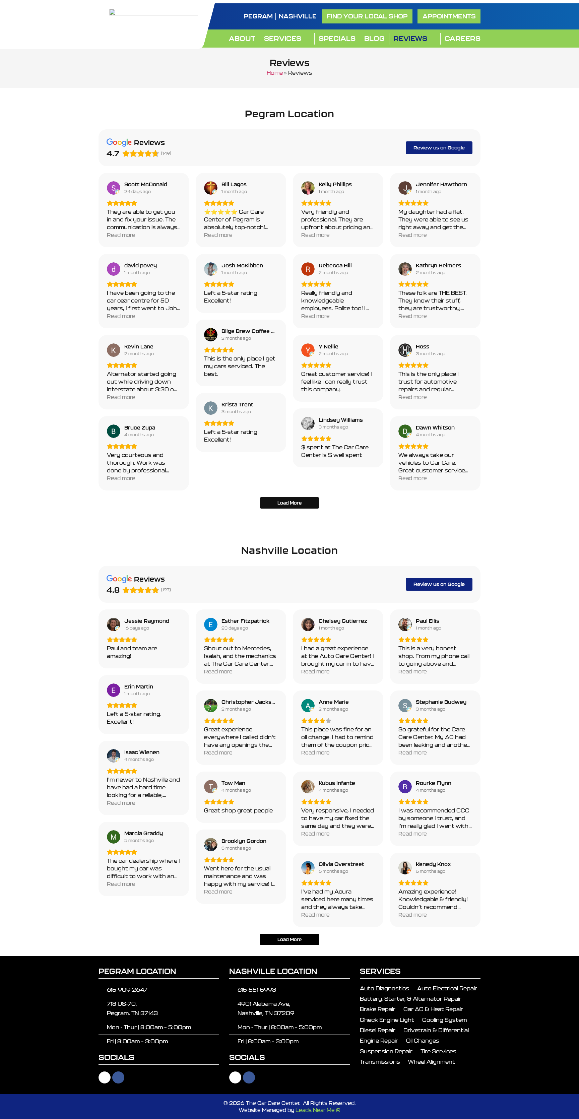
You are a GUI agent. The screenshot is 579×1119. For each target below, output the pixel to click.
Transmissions (380, 1062)
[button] (448, 16)
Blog (374, 38)
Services (282, 38)
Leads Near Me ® (318, 1110)
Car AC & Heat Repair (433, 1009)
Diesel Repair (377, 1030)
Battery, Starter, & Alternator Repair (410, 999)
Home (275, 73)
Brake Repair (377, 1009)
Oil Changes (422, 1041)
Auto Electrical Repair (447, 988)
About (242, 38)
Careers (462, 38)
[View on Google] (113, 188)
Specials (337, 38)
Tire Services (438, 1051)
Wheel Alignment (431, 1062)
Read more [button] (121, 235)
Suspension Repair (386, 1051)
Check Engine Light (387, 1020)
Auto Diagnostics (384, 988)
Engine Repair (379, 1041)
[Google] (105, 1077)
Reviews (410, 38)
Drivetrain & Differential (436, 1030)
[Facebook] (118, 1077)
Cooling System (444, 1020)
